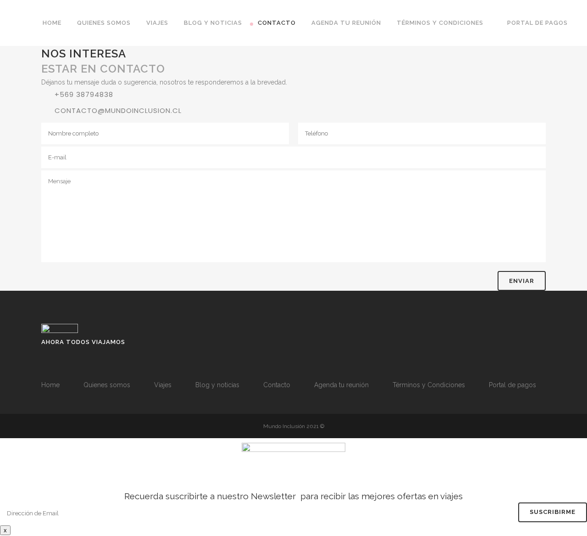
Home (50, 385)
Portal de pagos (512, 385)
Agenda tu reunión (341, 385)
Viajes (163, 385)
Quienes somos (106, 385)
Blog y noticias (217, 385)
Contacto (276, 385)
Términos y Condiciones (429, 385)
